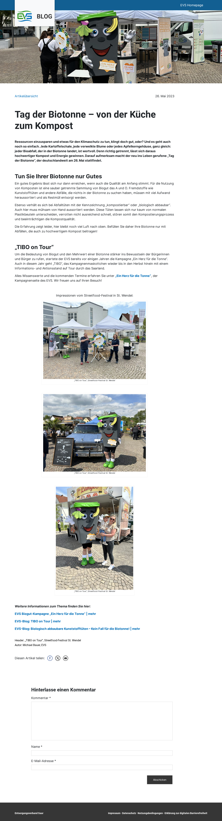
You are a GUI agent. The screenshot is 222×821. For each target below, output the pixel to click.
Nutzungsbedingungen (150, 813)
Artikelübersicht (26, 96)
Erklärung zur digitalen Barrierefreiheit (186, 813)
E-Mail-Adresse (43, 761)
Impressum (114, 813)
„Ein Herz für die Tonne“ (133, 276)
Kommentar (41, 698)
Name (36, 746)
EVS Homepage (191, 5)
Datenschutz (129, 813)
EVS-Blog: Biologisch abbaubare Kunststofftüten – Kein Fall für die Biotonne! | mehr (77, 629)
